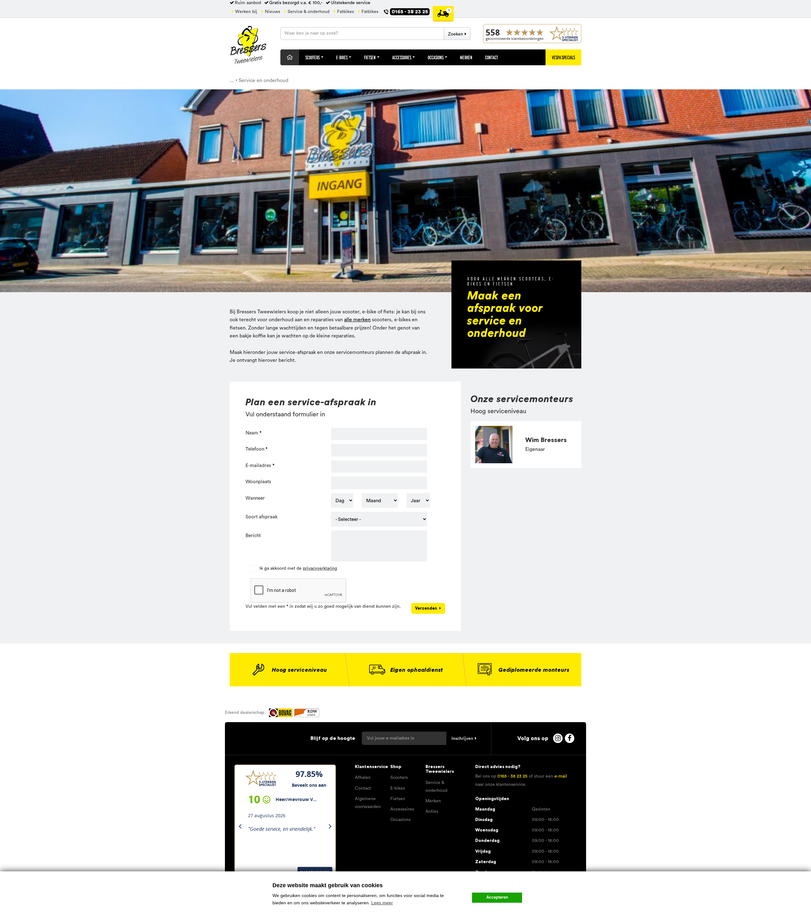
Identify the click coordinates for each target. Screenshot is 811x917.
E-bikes (397, 788)
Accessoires (402, 57)
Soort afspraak (262, 517)
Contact (491, 57)
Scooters (312, 57)
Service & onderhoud (308, 12)
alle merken (357, 319)
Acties (431, 811)
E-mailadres (258, 465)
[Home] (289, 57)
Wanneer (255, 498)
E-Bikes (342, 57)
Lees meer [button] (382, 902)
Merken (466, 57)
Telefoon (255, 449)
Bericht (253, 535)
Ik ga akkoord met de (298, 568)
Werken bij (246, 12)
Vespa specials (563, 57)
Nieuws (272, 12)
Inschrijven (462, 738)
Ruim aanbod (248, 3)
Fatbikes (345, 12)
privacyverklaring (320, 568)
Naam (252, 433)
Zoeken (455, 34)
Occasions (436, 57)
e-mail (560, 776)
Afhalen (363, 777)
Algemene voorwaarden (368, 803)
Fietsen (370, 57)
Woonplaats (258, 481)
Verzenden (426, 608)
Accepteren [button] (497, 897)
